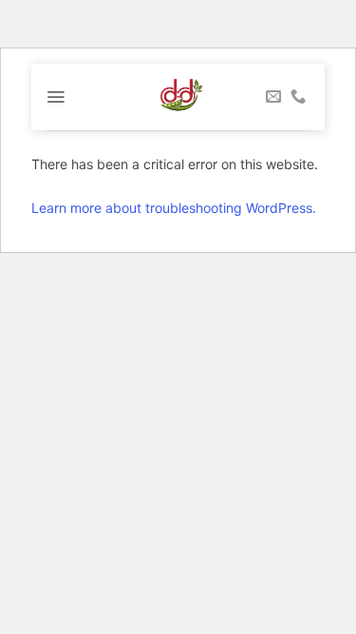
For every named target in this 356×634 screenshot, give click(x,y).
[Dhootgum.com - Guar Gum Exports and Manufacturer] (178, 97)
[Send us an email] (273, 97)
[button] (56, 97)
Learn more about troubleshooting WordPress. (173, 208)
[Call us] (298, 97)
